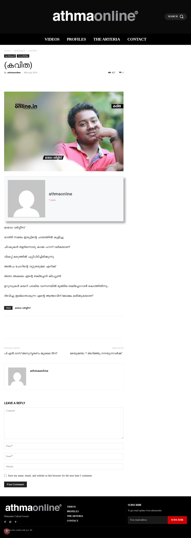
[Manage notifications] (7, 531)
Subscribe (177, 520)
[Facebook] (8, 81)
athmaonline (14, 72)
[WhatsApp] (33, 81)
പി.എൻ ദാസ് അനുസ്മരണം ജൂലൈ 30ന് (30, 353)
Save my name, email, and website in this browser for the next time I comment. (50, 475)
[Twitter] (16, 81)
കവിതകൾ (19, 50)
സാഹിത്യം (23, 56)
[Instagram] (10, 522)
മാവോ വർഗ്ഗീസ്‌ (22, 307)
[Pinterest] (25, 81)
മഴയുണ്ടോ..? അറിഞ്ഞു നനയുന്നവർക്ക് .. (96, 353)
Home (7, 50)
